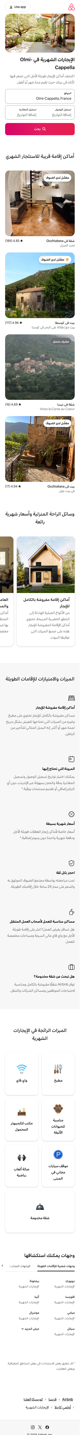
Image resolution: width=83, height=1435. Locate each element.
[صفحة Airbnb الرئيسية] (71, 7)
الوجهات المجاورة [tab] (19, 1266)
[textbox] (57, 114)
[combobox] (40, 98)
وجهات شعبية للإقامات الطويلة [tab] (56, 1266)
